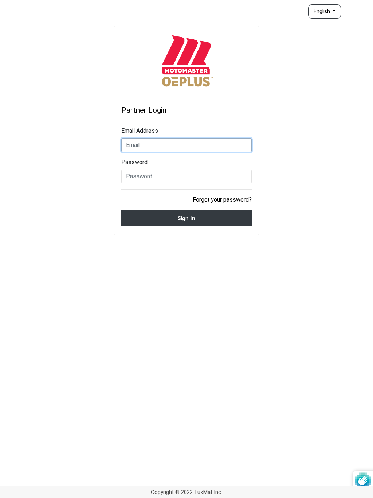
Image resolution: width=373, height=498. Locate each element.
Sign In (186, 218)
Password (134, 162)
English (322, 11)
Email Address (139, 131)
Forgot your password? (222, 199)
